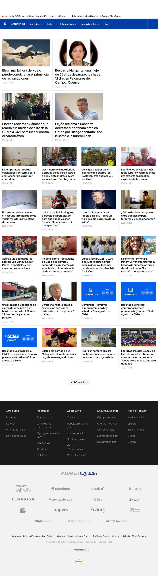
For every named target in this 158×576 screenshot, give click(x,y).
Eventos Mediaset (107, 435)
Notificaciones (75, 439)
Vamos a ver (43, 442)
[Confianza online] (79, 564)
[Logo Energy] (134, 499)
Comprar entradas (108, 417)
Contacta (72, 417)
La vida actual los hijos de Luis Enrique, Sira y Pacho (97, 16)
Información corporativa (34, 536)
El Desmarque (136, 429)
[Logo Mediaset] (79, 475)
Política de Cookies (101, 536)
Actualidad (17, 24)
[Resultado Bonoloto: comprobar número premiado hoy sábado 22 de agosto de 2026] (138, 291)
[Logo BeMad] (23, 510)
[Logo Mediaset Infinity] (23, 489)
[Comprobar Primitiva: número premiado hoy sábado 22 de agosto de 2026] (98, 291)
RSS (134, 536)
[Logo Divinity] (135, 489)
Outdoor (42, 455)
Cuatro (132, 435)
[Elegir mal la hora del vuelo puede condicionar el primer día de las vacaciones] (26, 52)
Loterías (11, 423)
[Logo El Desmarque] (23, 499)
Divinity (132, 441)
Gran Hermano (45, 417)
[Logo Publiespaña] (79, 521)
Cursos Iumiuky (106, 429)
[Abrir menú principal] (152, 23)
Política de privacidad (56, 536)
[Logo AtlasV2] (42, 521)
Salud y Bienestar (107, 441)
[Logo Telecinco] (60, 489)
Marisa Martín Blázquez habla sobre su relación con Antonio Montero (36, 16)
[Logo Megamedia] (80, 549)
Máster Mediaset (76, 455)
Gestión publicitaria (121, 536)
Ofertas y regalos (107, 423)
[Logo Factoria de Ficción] (60, 499)
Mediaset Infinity (137, 417)
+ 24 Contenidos (79, 382)
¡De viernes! (43, 449)
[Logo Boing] (98, 499)
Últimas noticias (15, 429)
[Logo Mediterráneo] (116, 521)
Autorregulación (76, 433)
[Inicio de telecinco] (5, 23)
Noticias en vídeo (16, 435)
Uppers (132, 423)
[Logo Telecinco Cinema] (98, 510)
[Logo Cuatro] (97, 489)
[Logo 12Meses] (135, 510)
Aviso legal (16, 536)
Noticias (11, 417)
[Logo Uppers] (60, 510)
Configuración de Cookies (79, 536)
